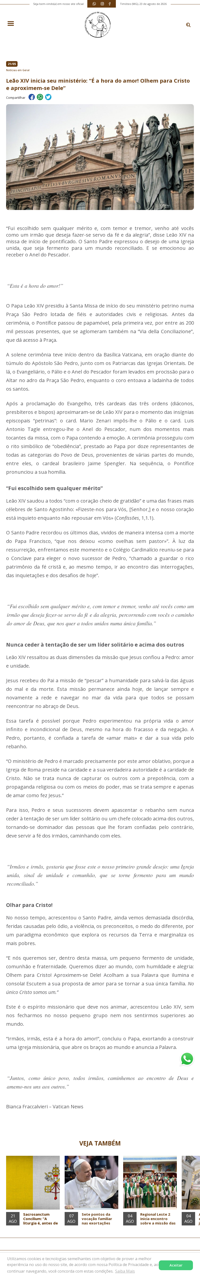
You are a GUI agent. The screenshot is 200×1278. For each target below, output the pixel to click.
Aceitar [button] (176, 1265)
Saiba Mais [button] (125, 1271)
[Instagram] (102, 3)
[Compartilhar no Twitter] (48, 98)
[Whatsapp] (94, 3)
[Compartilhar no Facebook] (32, 98)
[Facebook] (109, 3)
